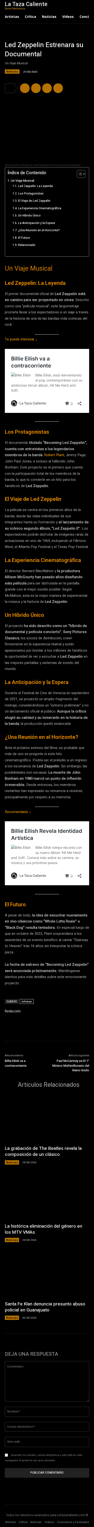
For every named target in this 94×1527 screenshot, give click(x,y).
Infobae (27, 1001)
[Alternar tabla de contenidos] (78, 174)
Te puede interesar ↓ (21, 339)
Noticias (12, 71)
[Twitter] (36, 88)
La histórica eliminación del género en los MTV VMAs (43, 1229)
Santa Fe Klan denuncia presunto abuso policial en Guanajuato (45, 1307)
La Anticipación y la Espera (36, 223)
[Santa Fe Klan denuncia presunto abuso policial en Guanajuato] (47, 1274)
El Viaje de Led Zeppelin (34, 201)
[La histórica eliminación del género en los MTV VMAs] (47, 1196)
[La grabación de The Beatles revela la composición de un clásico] (47, 1118)
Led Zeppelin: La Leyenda (35, 186)
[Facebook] (25, 88)
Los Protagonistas (30, 193)
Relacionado (26, 245)
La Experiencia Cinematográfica (39, 208)
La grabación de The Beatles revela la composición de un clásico (43, 1151)
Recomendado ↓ (18, 811)
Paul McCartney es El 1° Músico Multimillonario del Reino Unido (70, 1066)
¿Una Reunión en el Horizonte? (39, 230)
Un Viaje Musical (22, 180)
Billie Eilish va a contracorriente (16, 1063)
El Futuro (24, 238)
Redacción (13, 1011)
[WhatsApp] (47, 88)
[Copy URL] (58, 88)
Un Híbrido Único (29, 215)
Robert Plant (54, 455)
